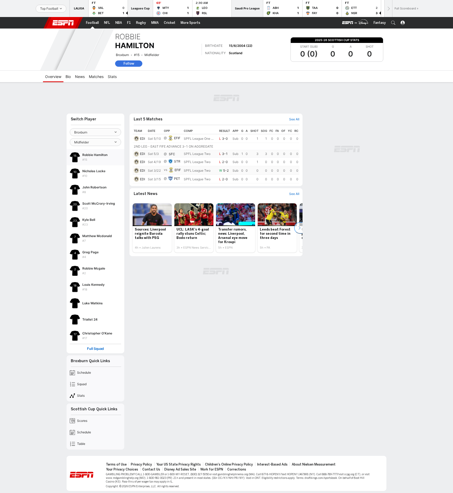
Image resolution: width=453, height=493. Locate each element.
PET (177, 179)
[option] (152, 228)
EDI (142, 139)
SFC (172, 154)
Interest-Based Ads (272, 464)
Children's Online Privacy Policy (229, 464)
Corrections (236, 469)
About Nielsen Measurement (314, 464)
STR (177, 161)
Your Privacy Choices (122, 469)
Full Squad (95, 349)
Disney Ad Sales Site (180, 469)
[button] (393, 23)
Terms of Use (116, 464)
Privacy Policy (141, 464)
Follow (128, 63)
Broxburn (122, 55)
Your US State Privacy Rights (178, 464)
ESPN (63, 23)
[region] (216, 155)
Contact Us (151, 469)
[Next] (388, 8)
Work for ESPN (211, 469)
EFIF (177, 138)
